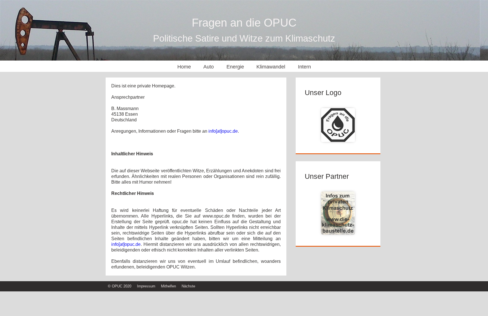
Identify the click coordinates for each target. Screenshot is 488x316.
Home (184, 67)
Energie (235, 67)
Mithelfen (168, 286)
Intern (304, 67)
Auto (208, 67)
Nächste (188, 286)
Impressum (146, 286)
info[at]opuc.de (223, 131)
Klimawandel (270, 67)
